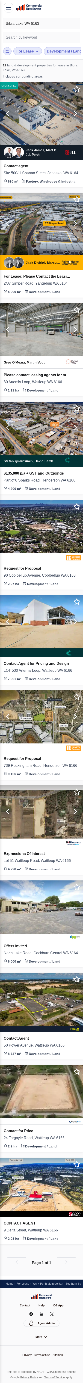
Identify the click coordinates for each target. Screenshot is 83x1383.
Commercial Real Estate (29, 7)
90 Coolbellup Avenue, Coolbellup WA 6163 (41, 575)
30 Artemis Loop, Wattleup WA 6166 (36, 382)
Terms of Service (55, 1377)
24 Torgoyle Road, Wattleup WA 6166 (37, 1138)
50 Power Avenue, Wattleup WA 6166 (37, 1045)
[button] (7, 114)
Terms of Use (42, 1355)
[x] (52, 1314)
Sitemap (59, 1355)
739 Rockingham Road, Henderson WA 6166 (41, 765)
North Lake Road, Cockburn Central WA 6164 (41, 953)
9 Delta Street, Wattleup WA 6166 (34, 1230)
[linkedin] (41, 1314)
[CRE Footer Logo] (41, 1296)
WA (36, 1283)
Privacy (26, 1355)
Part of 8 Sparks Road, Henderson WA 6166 (41, 480)
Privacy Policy (27, 1377)
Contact (24, 1305)
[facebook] (31, 1314)
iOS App (59, 1305)
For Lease (24, 1283)
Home (10, 1283)
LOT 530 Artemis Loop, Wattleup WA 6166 (41, 670)
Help (42, 1305)
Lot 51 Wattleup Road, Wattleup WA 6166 (41, 860)
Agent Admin (46, 1323)
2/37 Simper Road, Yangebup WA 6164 (38, 283)
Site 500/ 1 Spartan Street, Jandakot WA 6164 (41, 173)
